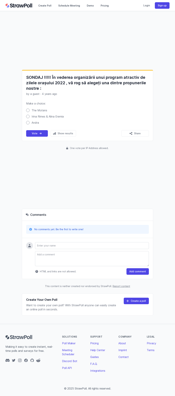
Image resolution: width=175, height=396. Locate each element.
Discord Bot (69, 361)
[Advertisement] (87, 40)
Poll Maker (69, 343)
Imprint (122, 350)
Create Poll (44, 5)
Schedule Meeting (69, 5)
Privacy (151, 343)
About (122, 343)
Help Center (97, 350)
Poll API (67, 368)
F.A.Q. (93, 364)
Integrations (97, 370)
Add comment (137, 271)
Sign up (162, 5)
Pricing (105, 5)
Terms (150, 350)
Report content (121, 286)
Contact (123, 357)
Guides (94, 357)
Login (146, 5)
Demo (90, 5)
